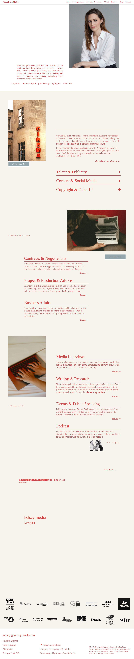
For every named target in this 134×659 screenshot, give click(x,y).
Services (26, 83)
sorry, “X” (58, 649)
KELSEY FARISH (11, 2)
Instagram (44, 649)
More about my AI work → (107, 161)
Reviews (114, 2)
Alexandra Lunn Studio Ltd (65, 653)
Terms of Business (9, 645)
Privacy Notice (8, 649)
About (106, 2)
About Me (67, 83)
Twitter (51, 649)
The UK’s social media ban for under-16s (42, 479)
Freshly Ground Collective (52, 645)
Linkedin (67, 649)
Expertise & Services (94, 2)
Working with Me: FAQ (11, 653)
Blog (121, 2)
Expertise (15, 83)
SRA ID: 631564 (111, 649)
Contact (128, 2)
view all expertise (18, 164)
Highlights (55, 83)
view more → (110, 469)
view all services (115, 257)
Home (68, 2)
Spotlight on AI (78, 2)
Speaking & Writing (40, 83)
